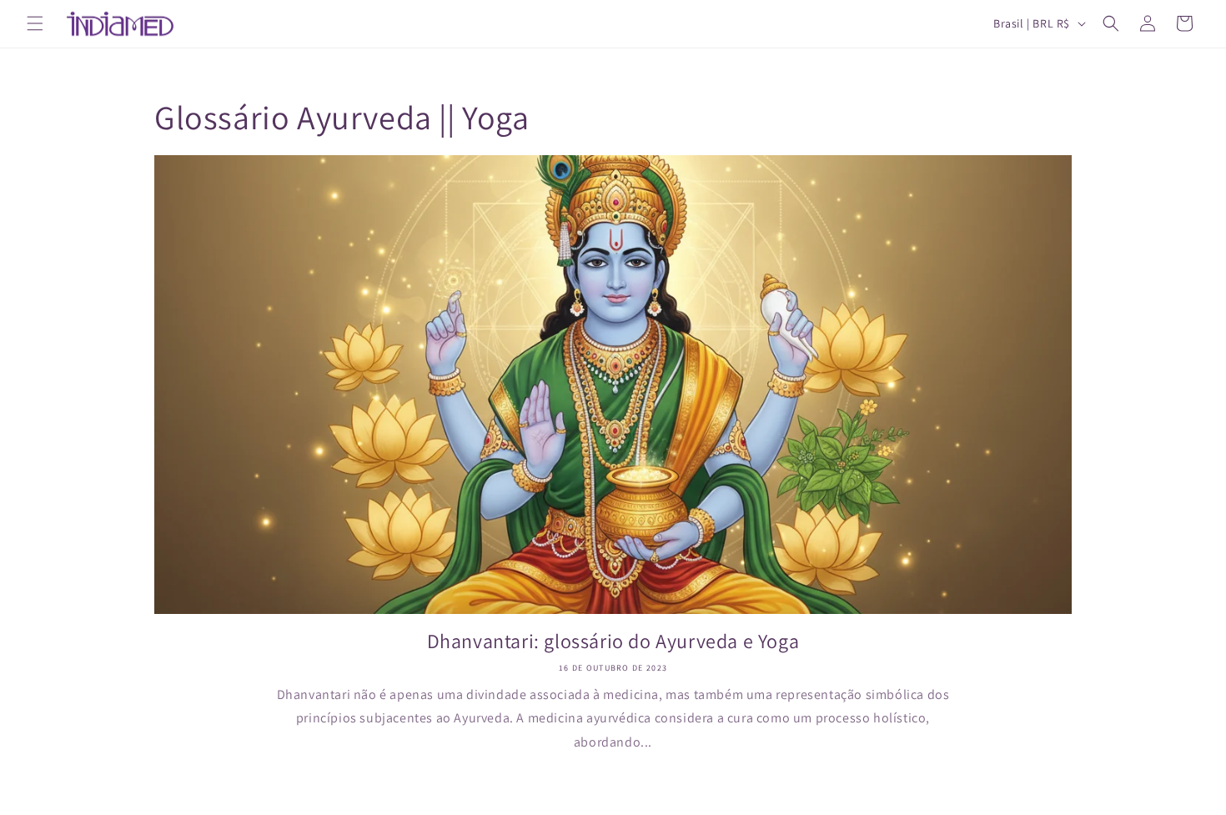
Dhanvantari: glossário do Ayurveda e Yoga (613, 641)
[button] (35, 23)
